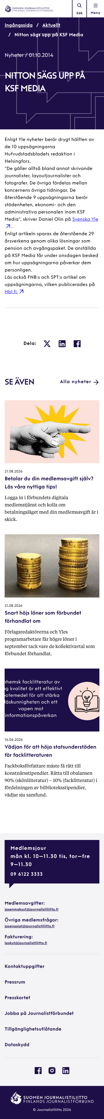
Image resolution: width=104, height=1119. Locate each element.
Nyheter (14, 55)
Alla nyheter (75, 382)
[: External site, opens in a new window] (47, 343)
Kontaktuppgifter (24, 966)
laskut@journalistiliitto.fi (26, 943)
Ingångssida (19, 25)
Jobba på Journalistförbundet (39, 1013)
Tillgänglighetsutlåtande (33, 1029)
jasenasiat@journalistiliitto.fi (29, 926)
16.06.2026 (14, 740)
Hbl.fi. (11, 292)
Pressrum (15, 982)
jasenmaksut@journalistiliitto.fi (31, 909)
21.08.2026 (14, 471)
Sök (79, 13)
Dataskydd (17, 1045)
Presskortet (17, 998)
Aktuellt (51, 25)
